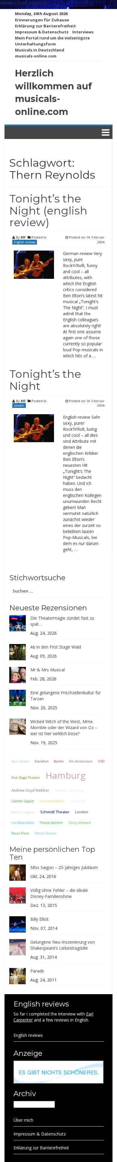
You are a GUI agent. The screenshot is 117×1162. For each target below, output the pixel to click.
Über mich (23, 1120)
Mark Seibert (20, 761)
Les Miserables (22, 823)
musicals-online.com (35, 56)
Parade (37, 971)
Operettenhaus (52, 801)
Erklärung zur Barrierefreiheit (45, 26)
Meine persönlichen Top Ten (52, 853)
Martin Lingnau (23, 812)
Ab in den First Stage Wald (55, 647)
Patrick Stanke (45, 833)
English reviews (24, 242)
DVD (101, 761)
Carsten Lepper (22, 801)
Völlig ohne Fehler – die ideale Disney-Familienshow (59, 893)
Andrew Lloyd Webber (30, 790)
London (19, 405)
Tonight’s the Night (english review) (48, 210)
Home (6, 3)
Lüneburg (77, 801)
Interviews (83, 32)
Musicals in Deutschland (39, 50)
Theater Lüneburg (69, 790)
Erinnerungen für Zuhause (42, 20)
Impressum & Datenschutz (42, 32)
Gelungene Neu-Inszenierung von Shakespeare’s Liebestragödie (62, 945)
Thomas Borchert (51, 823)
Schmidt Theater (55, 812)
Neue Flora (20, 833)
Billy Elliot (39, 919)
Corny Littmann (79, 823)
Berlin (59, 761)
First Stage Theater (25, 777)
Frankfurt (42, 761)
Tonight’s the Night (45, 380)
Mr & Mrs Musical (47, 670)
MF (23, 237)
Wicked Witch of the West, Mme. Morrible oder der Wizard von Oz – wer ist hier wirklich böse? (63, 727)
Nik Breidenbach (81, 761)
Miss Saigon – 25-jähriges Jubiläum (64, 867)
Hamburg (66, 775)
